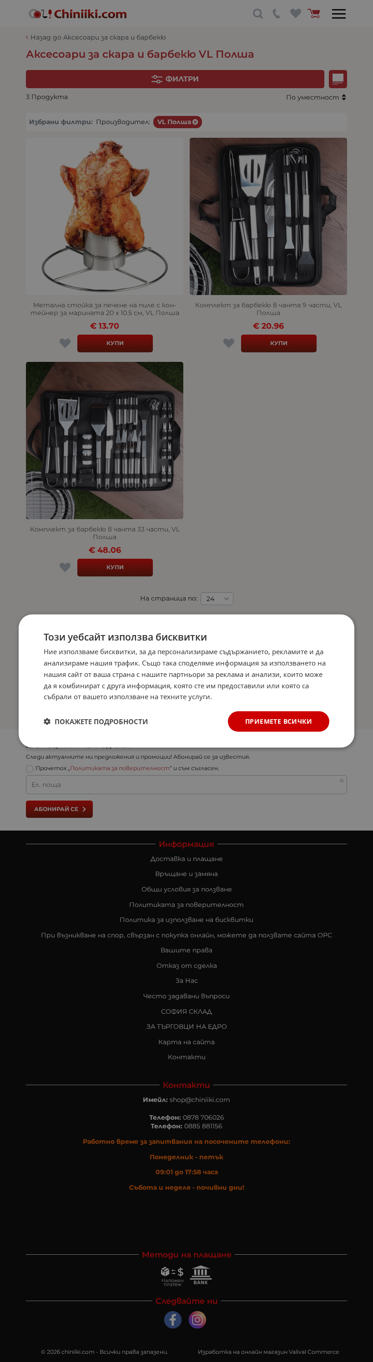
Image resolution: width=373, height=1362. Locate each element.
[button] (96, 721)
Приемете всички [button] (278, 721)
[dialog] (186, 681)
